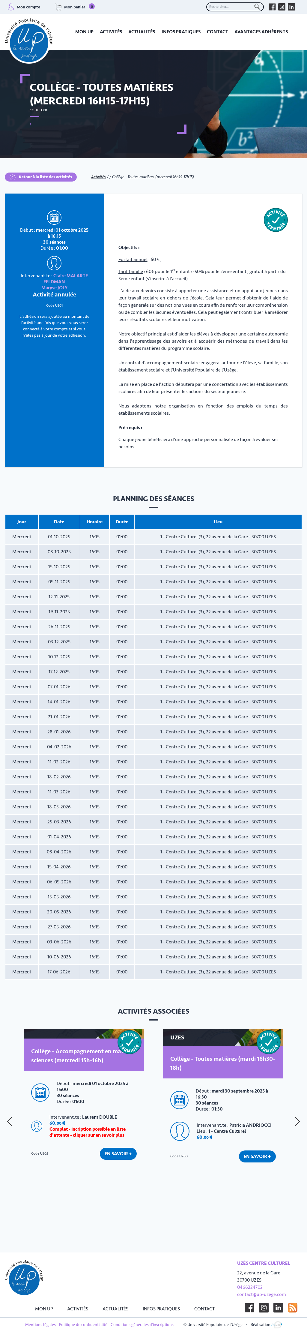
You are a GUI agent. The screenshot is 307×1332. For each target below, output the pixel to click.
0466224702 (250, 1287)
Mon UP (84, 32)
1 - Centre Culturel (80, 1143)
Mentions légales (40, 1324)
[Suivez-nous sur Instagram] (263, 1307)
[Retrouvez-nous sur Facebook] (272, 7)
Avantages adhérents (261, 32)
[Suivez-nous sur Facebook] (249, 1307)
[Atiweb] (276, 1324)
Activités (111, 32)
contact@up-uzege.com (261, 1294)
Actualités (141, 32)
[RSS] (292, 1307)
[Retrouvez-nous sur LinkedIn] (291, 7)
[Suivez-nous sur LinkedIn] (278, 1307)
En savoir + (118, 1179)
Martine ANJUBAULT (251, 1116)
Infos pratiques (181, 32)
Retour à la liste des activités (45, 176)
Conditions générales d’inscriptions (142, 1324)
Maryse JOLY (54, 288)
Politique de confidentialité (83, 1324)
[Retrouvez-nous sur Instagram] (282, 7)
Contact (217, 32)
